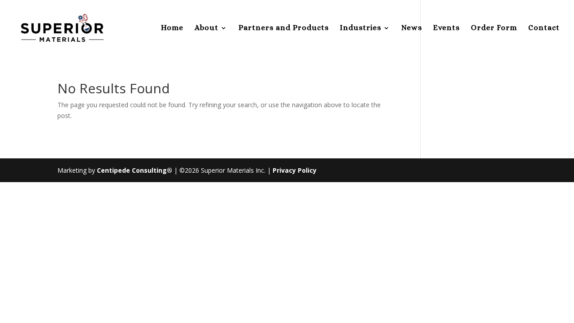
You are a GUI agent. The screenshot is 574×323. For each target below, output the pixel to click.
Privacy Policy (295, 170)
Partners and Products (284, 28)
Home (172, 28)
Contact (544, 28)
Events (446, 28)
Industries (360, 28)
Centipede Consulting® (134, 170)
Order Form (494, 28)
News (411, 28)
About (206, 28)
